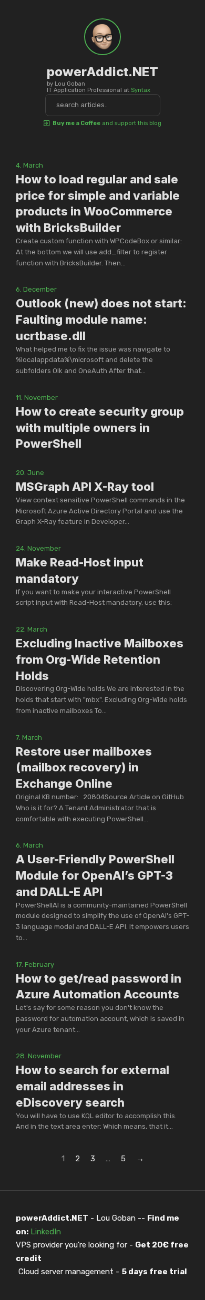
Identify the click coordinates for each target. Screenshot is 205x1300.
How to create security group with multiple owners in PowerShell (100, 428)
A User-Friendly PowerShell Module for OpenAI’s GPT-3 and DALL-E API (95, 875)
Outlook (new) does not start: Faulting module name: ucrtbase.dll (101, 319)
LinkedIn (45, 1231)
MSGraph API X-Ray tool (85, 486)
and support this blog (107, 123)
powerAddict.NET (102, 71)
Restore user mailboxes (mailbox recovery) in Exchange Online (84, 768)
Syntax (140, 90)
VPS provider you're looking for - (102, 1251)
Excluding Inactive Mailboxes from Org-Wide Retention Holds (99, 659)
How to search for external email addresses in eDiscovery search (92, 1086)
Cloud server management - (102, 1271)
